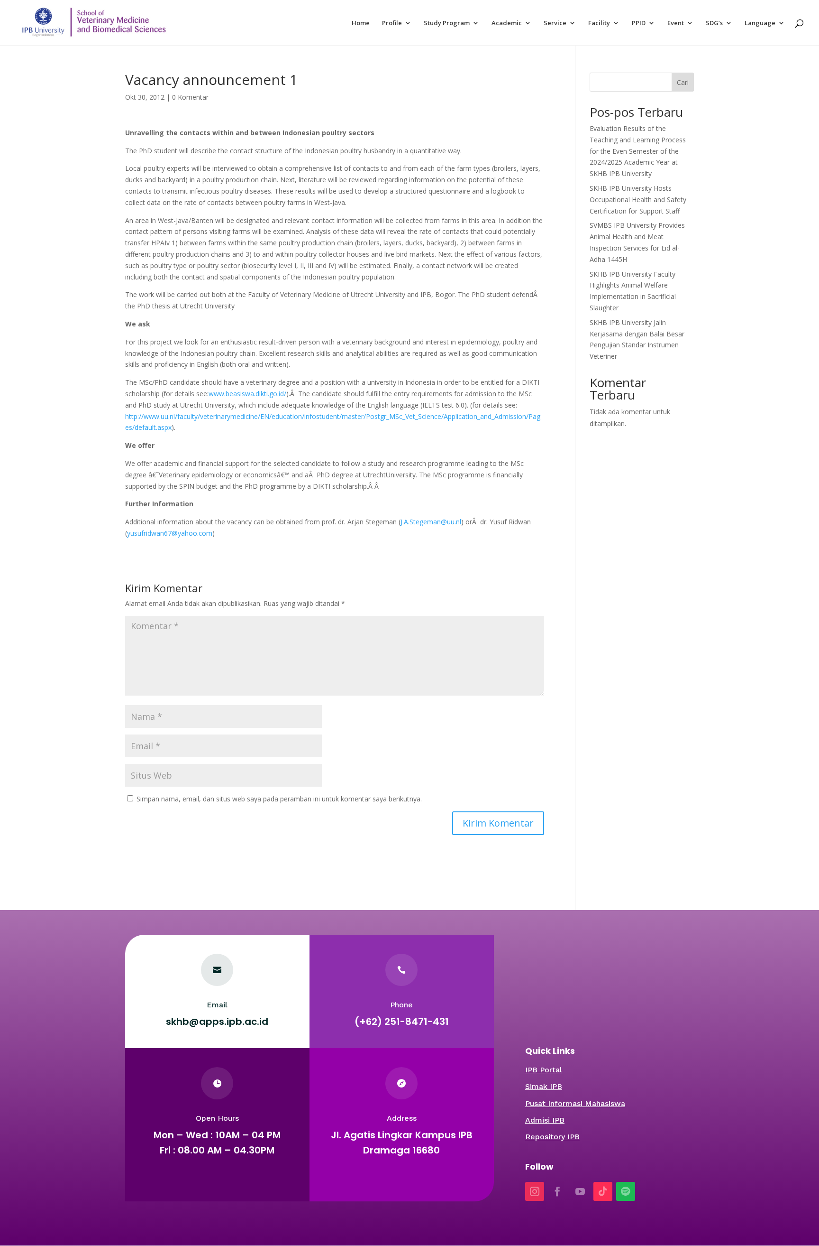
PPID (639, 23)
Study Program (447, 23)
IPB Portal (543, 1069)
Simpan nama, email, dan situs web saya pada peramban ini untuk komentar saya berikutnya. (279, 798)
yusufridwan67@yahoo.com (169, 533)
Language (760, 23)
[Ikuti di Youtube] (580, 1191)
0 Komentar (190, 97)
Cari (683, 82)
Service (555, 23)
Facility (599, 23)
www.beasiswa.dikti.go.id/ (247, 393)
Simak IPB (543, 1086)
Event (675, 23)
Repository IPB (552, 1136)
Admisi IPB (544, 1120)
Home (361, 23)
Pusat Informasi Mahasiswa (575, 1103)
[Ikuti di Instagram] (534, 1191)
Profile (392, 23)
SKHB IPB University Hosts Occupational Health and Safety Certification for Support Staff (638, 199)
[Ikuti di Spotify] (625, 1191)
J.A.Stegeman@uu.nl (430, 521)
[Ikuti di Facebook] (557, 1191)
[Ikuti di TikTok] (602, 1191)
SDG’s (714, 23)
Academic (506, 23)
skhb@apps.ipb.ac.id (217, 1021)
